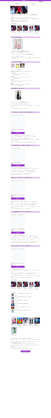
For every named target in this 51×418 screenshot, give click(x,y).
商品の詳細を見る (18, 165)
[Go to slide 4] (18, 160)
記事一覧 (14, 5)
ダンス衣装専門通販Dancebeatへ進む (25, 351)
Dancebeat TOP (10, 5)
